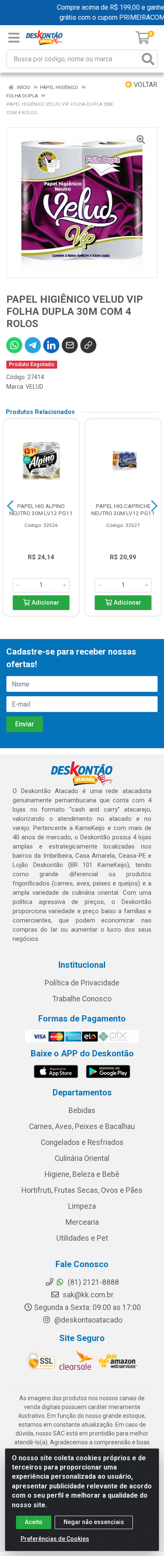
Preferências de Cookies (55, 1538)
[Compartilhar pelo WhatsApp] (14, 345)
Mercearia (82, 1222)
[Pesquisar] (148, 59)
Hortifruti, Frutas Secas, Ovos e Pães (82, 1190)
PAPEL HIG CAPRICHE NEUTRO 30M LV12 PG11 (123, 509)
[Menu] (13, 37)
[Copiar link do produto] (88, 345)
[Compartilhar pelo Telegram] (33, 345)
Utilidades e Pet (82, 1238)
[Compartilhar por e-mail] (70, 345)
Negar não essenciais (93, 1522)
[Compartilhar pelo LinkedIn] (51, 345)
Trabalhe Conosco (82, 999)
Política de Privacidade (82, 983)
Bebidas (82, 1110)
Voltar (144, 85)
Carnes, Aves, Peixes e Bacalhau (82, 1126)
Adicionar (44, 602)
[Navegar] (10, 506)
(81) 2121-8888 (92, 1282)
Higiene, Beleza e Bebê (82, 1174)
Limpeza (82, 1206)
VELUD (34, 386)
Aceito (33, 1522)
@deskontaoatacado (87, 1320)
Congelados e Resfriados (82, 1142)
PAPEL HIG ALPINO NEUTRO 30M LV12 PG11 (41, 509)
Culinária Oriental (82, 1158)
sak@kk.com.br (87, 1295)
